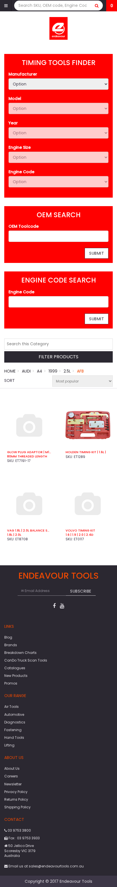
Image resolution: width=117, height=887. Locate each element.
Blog (8, 637)
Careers (11, 776)
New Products (16, 675)
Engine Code (21, 172)
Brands (10, 645)
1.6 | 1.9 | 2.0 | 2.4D (79, 535)
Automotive (14, 714)
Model (15, 98)
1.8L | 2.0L (14, 535)
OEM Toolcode (24, 226)
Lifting (9, 745)
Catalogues (14, 668)
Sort (9, 380)
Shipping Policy (17, 807)
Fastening (13, 729)
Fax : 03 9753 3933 (24, 838)
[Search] (97, 6)
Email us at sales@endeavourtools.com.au (46, 866)
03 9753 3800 (19, 830)
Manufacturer (23, 74)
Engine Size (20, 147)
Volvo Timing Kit (80, 530)
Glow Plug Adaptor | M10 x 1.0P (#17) (29, 452)
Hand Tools (14, 737)
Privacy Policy (16, 791)
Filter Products (58, 357)
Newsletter (13, 784)
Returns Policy (16, 799)
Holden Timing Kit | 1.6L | (86, 452)
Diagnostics (14, 722)
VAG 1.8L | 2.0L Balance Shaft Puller (29, 530)
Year (13, 123)
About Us (12, 768)
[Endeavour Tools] (58, 28)
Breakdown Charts (20, 652)
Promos (10, 683)
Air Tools (11, 706)
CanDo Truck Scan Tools (25, 660)
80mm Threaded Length (27, 456)
